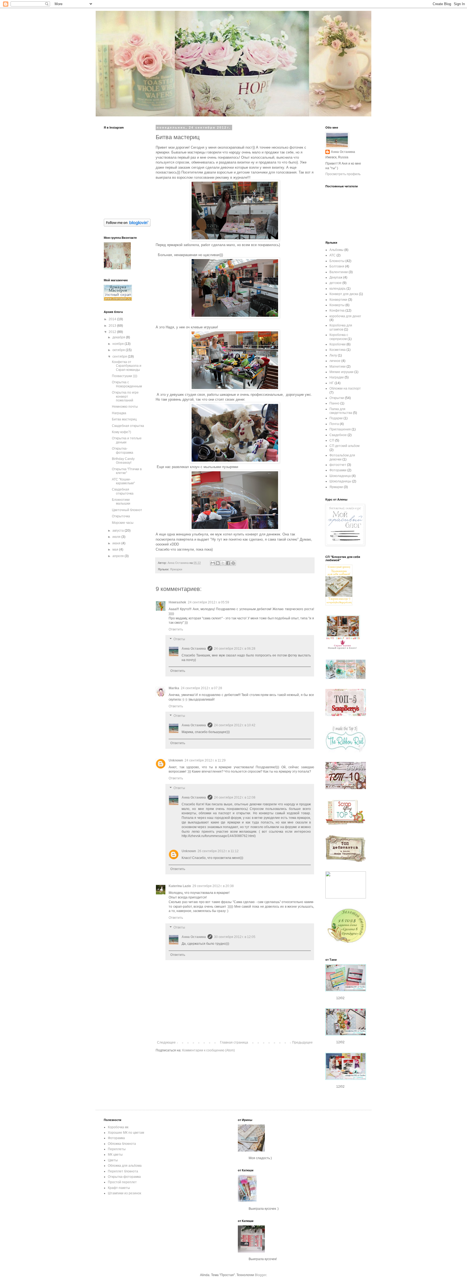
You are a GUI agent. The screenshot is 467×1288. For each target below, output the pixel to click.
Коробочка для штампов (340, 327)
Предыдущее (302, 1042)
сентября (120, 356)
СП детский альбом (344, 446)
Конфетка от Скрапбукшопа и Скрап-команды (126, 366)
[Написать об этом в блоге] (218, 563)
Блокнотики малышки (121, 501)
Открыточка (121, 516)
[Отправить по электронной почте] (212, 563)
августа (118, 530)
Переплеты (117, 1149)
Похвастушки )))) (124, 376)
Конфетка (337, 310)
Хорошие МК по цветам (126, 1133)
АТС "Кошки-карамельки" (123, 481)
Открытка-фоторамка (122, 450)
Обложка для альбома (125, 1166)
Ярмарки (176, 569)
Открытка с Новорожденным (127, 384)
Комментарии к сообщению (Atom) (208, 1050)
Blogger (260, 1275)
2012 (113, 332)
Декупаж (335, 277)
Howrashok (177, 602)
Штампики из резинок (124, 1193)
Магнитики (337, 366)
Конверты (337, 305)
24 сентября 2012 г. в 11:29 (205, 760)
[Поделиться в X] (223, 563)
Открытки (336, 398)
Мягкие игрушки (341, 372)
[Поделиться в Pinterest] (233, 563)
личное (335, 361)
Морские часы (123, 523)
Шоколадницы (340, 481)
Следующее (166, 1042)
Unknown (176, 760)
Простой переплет (122, 1182)
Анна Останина (194, 648)
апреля (118, 556)
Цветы (113, 1160)
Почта (334, 424)
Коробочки (337, 344)
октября (119, 350)
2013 (113, 326)
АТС (332, 255)
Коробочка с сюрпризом (338, 337)
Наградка (119, 413)
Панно (334, 403)
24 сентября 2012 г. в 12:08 (234, 797)
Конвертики (338, 300)
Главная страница (234, 1042)
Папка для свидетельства (340, 411)
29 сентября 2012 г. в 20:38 (213, 886)
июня (116, 543)
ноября (118, 344)
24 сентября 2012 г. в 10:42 (234, 725)
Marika (174, 688)
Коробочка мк (118, 1127)
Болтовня (336, 266)
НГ (331, 383)
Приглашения (340, 429)
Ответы (179, 639)
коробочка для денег (345, 316)
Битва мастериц (124, 419)
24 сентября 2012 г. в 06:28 (234, 648)
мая (115, 549)
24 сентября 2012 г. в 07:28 (201, 688)
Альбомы (336, 250)
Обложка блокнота (122, 1144)
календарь (337, 288)
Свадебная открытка (128, 426)
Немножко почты (125, 406)
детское (335, 283)
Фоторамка (116, 1138)
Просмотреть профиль (343, 174)
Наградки (336, 377)
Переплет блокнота (123, 1171)
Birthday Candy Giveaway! (123, 461)
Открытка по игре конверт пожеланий (125, 396)
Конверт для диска (343, 294)
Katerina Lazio (180, 886)
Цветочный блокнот (127, 510)
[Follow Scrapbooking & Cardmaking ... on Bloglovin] (127, 225)
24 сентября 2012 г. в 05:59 (208, 602)
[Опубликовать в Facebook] (228, 563)
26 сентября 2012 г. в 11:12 (218, 851)
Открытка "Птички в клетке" (127, 471)
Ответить (176, 629)
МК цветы (115, 1154)
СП (331, 440)
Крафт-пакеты (119, 1188)
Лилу (333, 355)
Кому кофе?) (121, 432)
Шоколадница (340, 476)
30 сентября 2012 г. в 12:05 (234, 937)
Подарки (336, 418)
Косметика (337, 350)
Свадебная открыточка (123, 491)
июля (116, 537)
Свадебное (338, 435)
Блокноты (337, 261)
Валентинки (338, 272)
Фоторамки (337, 470)
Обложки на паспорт (345, 388)
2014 (113, 319)
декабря (119, 337)
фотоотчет (337, 465)
